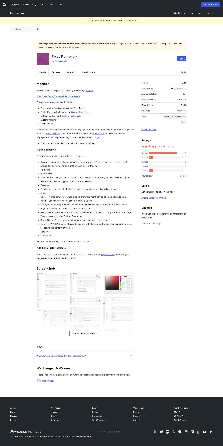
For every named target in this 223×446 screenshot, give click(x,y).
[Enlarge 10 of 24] (97, 299)
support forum (107, 254)
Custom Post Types (80, 112)
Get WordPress (211, 4)
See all (183, 176)
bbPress (179, 416)
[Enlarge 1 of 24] (64, 276)
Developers (97, 416)
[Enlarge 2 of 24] (64, 302)
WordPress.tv (99, 420)
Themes (54, 412)
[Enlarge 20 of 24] (130, 276)
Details (42, 72)
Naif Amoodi (61, 61)
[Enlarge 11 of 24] (97, 310)
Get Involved (138, 408)
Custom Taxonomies (71, 116)
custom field (168, 117)
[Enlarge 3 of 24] (64, 313)
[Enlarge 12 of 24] (97, 327)
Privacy (13, 420)
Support (95, 412)
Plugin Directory (17, 13)
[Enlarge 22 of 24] (130, 330)
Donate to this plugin (151, 223)
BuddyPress (180, 420)
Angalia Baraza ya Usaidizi (153, 197)
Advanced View (148, 129)
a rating (89, 90)
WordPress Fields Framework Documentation (58, 96)
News (12, 412)
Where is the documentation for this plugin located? (61, 356)
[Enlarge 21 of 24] (130, 301)
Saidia (183, 72)
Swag (136, 420)
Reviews (56, 72)
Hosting (13, 416)
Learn (94, 408)
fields (183, 122)
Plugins (54, 416)
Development (88, 72)
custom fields (180, 117)
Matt (177, 412)
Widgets (52, 120)
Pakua (182, 59)
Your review (147, 176)
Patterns (55, 420)
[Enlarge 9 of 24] (97, 276)
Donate (137, 416)
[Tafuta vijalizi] (37, 29)
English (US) (181, 111)
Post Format (98, 133)
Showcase (55, 408)
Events (136, 412)
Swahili (38, 432)
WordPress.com (182, 408)
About (12, 408)
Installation (71, 72)
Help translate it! (131, 20)
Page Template (53, 133)
